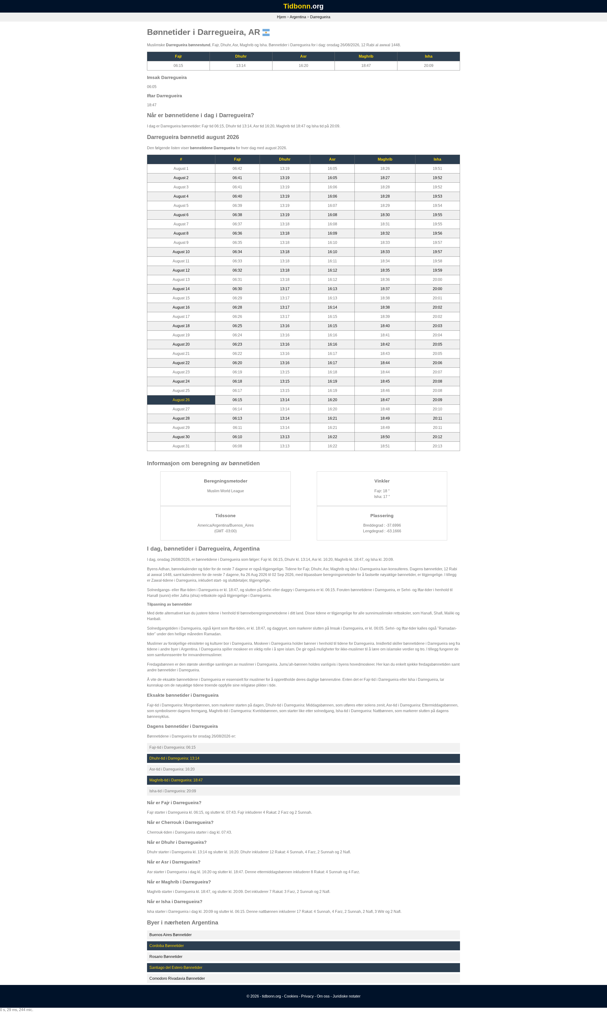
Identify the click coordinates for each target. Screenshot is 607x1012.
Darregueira (320, 17)
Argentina (298, 17)
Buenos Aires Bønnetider (170, 935)
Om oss (323, 996)
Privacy (307, 996)
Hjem (281, 17)
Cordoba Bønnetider (166, 946)
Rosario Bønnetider (165, 957)
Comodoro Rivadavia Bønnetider (177, 978)
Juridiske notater (346, 996)
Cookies (291, 996)
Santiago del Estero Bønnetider (175, 968)
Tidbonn (297, 6)
